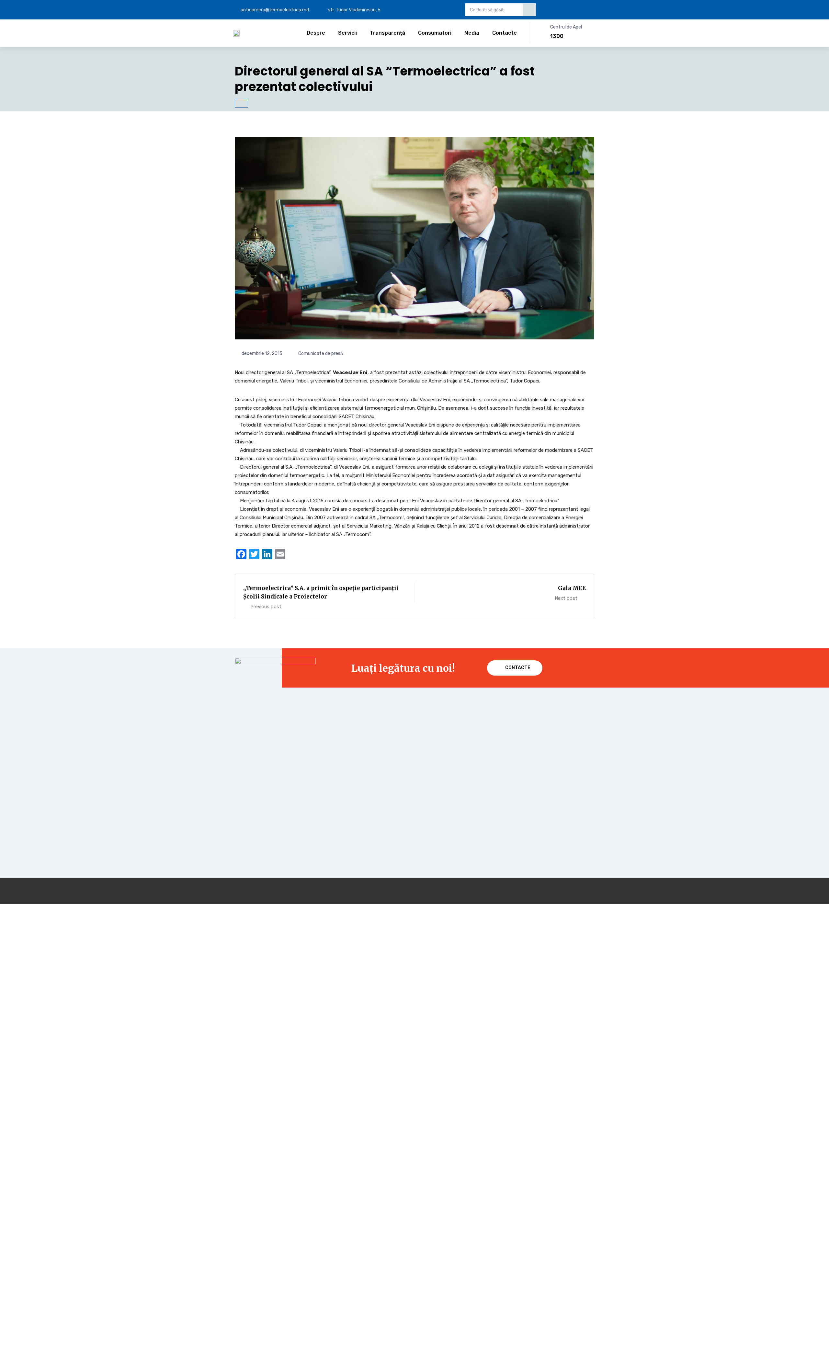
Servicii (347, 33)
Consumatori (434, 33)
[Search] (529, 10)
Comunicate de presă (320, 353)
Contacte (504, 33)
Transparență (387, 33)
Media (471, 33)
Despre (316, 33)
